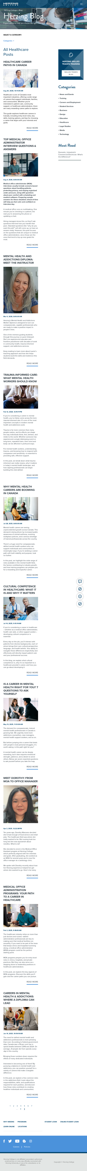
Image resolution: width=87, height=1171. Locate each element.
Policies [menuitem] (27, 1147)
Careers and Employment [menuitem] (70, 102)
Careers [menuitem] (16, 1147)
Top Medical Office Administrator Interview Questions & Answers (19, 144)
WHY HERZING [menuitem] (8, 1122)
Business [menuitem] (63, 110)
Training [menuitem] (63, 98)
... (16, 1109)
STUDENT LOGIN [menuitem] (51, 1122)
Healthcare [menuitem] (64, 122)
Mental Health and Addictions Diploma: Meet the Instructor (18, 260)
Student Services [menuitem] (67, 106)
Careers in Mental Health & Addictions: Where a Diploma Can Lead (18, 998)
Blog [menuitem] (20, 10)
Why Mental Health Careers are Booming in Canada (19, 490)
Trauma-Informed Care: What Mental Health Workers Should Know (20, 378)
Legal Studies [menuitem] (65, 126)
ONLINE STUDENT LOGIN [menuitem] (69, 1122)
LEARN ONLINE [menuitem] (8, 1127)
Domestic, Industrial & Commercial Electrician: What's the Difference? (70, 154)
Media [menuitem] (62, 130)
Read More (32, 128)
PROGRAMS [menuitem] (22, 1122)
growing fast (8, 733)
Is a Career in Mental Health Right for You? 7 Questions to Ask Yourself (20, 689)
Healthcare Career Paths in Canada (17, 63)
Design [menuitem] (62, 114)
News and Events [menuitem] (67, 94)
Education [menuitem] (64, 118)
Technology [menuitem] (64, 134)
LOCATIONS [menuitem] (22, 1127)
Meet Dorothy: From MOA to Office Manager (20, 779)
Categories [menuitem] (7, 41)
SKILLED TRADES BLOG (71, 73)
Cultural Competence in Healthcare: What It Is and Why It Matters (19, 590)
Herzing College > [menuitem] (11, 10)
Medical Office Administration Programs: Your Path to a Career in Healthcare (18, 893)
